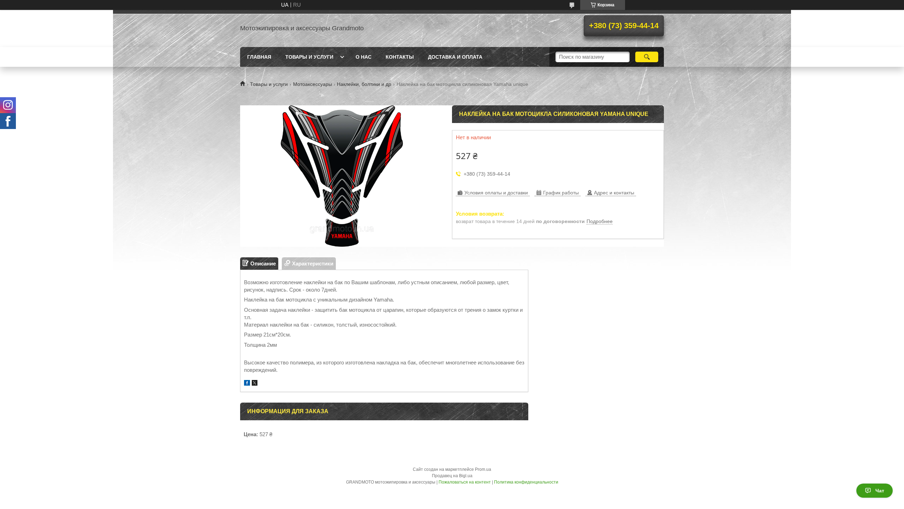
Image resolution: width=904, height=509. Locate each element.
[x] (254, 384)
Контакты (400, 57)
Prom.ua (483, 469)
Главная (259, 57)
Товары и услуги (309, 57)
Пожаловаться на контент (465, 482)
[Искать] (646, 57)
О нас (363, 57)
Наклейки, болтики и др (364, 84)
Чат (879, 490)
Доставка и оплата (455, 57)
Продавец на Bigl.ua (452, 475)
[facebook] (247, 384)
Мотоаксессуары (312, 84)
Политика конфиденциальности (526, 482)
